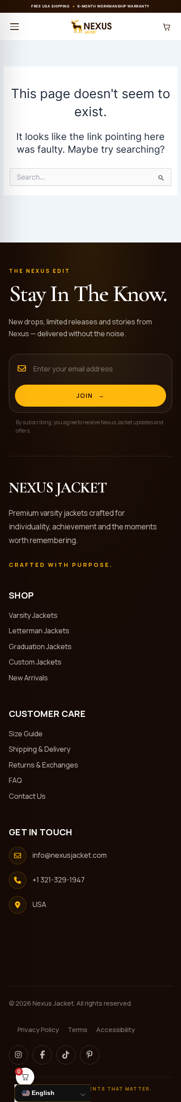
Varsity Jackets (37, 615)
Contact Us (31, 796)
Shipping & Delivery (43, 749)
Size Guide (29, 733)
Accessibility (115, 1029)
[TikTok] (66, 1055)
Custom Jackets (39, 662)
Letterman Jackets (42, 630)
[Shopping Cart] (166, 26)
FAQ (19, 780)
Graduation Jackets (44, 646)
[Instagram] (18, 1055)
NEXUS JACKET (58, 488)
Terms (77, 1029)
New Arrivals (32, 678)
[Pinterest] (89, 1055)
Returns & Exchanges (47, 765)
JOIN (90, 395)
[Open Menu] (14, 26)
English (42, 1092)
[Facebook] (42, 1055)
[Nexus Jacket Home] (90, 27)
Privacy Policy (38, 1029)
